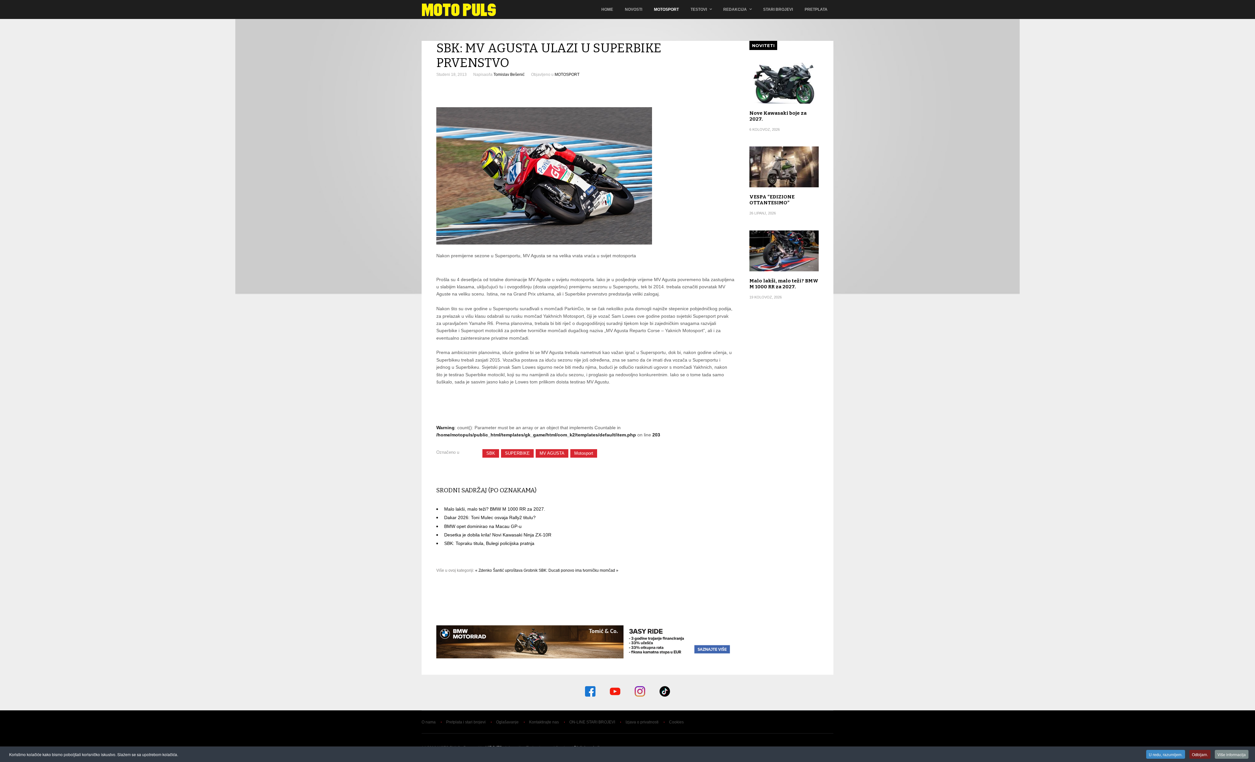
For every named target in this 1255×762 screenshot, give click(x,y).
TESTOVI (699, 9)
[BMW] (585, 656)
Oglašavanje (507, 722)
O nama (429, 722)
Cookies (676, 722)
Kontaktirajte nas (544, 722)
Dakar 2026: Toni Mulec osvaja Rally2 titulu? (490, 517)
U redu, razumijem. (1165, 754)
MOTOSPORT (567, 74)
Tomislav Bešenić (509, 74)
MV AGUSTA (552, 453)
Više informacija (1231, 754)
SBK (490, 453)
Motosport (666, 9)
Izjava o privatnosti (642, 722)
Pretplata (816, 9)
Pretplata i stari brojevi (466, 722)
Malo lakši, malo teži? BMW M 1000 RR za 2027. (494, 509)
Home (607, 9)
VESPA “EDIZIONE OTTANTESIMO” (772, 200)
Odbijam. (1200, 754)
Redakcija (735, 9)
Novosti (633, 9)
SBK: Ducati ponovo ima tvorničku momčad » (578, 570)
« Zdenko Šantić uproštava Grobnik (506, 570)
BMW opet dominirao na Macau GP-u (483, 526)
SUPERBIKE (517, 453)
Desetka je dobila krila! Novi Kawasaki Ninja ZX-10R (497, 534)
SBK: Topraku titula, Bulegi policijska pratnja (489, 543)
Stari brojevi (778, 9)
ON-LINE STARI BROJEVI (592, 722)
